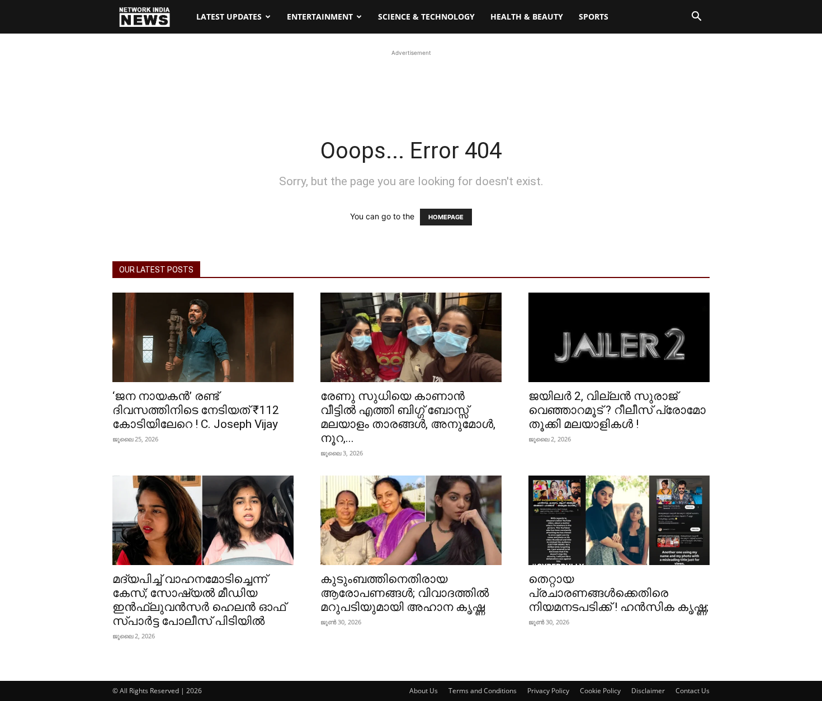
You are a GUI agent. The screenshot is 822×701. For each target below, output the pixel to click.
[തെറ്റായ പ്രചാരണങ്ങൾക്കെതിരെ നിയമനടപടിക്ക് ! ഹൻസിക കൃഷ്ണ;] (619, 520)
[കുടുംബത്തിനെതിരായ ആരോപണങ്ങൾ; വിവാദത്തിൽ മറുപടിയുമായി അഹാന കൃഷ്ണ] (411, 520)
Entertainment (320, 16)
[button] (696, 17)
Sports (593, 16)
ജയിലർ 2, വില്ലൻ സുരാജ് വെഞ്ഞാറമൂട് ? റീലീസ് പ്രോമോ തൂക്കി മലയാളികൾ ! (617, 410)
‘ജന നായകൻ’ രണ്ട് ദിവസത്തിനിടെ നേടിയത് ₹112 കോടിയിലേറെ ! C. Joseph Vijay (195, 410)
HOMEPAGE (446, 217)
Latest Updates (229, 16)
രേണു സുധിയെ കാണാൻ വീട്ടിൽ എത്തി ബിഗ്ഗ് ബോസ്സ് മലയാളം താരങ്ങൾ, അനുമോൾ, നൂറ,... (407, 417)
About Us (423, 690)
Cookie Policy (600, 690)
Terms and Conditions (482, 690)
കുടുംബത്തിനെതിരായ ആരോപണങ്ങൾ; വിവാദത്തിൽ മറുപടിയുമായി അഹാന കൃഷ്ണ (404, 593)
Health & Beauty (526, 16)
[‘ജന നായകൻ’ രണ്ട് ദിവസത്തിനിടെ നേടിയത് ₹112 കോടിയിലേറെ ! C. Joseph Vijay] (203, 337)
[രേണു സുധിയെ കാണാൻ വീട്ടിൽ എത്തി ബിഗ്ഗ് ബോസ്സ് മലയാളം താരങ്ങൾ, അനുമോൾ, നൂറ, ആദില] (411, 337)
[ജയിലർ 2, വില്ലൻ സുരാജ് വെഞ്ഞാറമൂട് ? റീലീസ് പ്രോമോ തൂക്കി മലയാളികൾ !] (619, 337)
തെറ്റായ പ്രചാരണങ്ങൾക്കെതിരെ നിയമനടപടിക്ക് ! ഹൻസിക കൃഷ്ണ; (618, 593)
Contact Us (692, 690)
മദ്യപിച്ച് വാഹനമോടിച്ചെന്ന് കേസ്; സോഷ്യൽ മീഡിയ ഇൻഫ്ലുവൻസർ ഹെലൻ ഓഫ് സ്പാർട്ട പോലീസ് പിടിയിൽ (199, 600)
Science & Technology (426, 16)
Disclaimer (648, 690)
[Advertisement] (411, 84)
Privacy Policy (548, 690)
